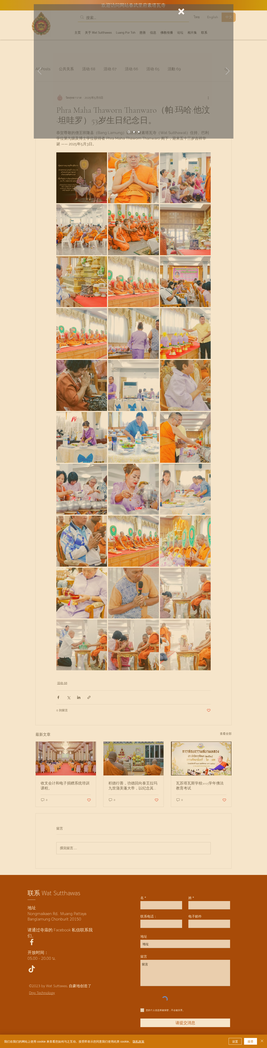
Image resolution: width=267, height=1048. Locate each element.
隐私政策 (138, 1041)
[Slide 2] (139, 132)
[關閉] (261, 1041)
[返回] (40, 71)
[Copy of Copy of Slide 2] (134, 132)
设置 (235, 1041)
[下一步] (227, 71)
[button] (181, 11)
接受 (250, 1041)
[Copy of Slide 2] (129, 132)
